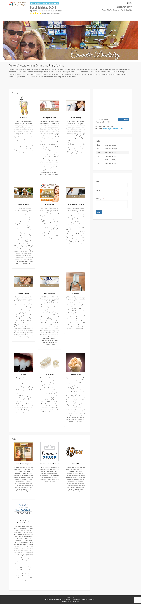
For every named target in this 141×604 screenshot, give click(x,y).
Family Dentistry (23, 205)
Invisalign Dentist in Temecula (49, 464)
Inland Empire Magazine (23, 464)
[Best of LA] (75, 452)
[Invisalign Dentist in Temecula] (49, 452)
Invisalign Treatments (49, 118)
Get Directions (124, 119)
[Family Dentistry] (23, 192)
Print (54, 16)
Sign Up (69, 601)
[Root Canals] (23, 105)
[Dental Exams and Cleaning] (75, 192)
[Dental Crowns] (49, 362)
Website (35, 16)
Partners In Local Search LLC (89, 599)
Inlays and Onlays (75, 375)
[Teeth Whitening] (75, 105)
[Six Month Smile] (49, 192)
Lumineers (75, 293)
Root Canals (23, 118)
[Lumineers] (75, 281)
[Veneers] (23, 362)
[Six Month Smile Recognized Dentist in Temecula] (23, 509)
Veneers (23, 375)
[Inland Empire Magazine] (23, 452)
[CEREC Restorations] (49, 281)
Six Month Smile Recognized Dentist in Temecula (23, 522)
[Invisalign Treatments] (49, 105)
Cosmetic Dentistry (23, 293)
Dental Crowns (49, 375)
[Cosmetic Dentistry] (23, 281)
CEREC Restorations (50, 293)
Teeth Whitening (75, 118)
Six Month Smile (49, 205)
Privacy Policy (76, 601)
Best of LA (75, 464)
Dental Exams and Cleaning (75, 205)
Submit (99, 212)
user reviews (57, 13)
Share (45, 16)
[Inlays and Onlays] (75, 362)
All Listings (64, 601)
